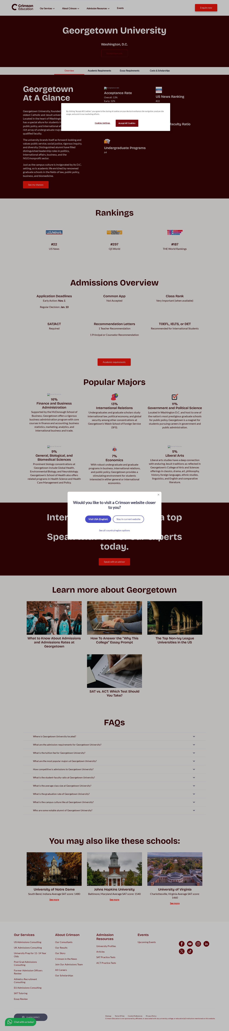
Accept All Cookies (127, 123)
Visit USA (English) (98, 519)
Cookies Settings (102, 123)
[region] (115, 117)
